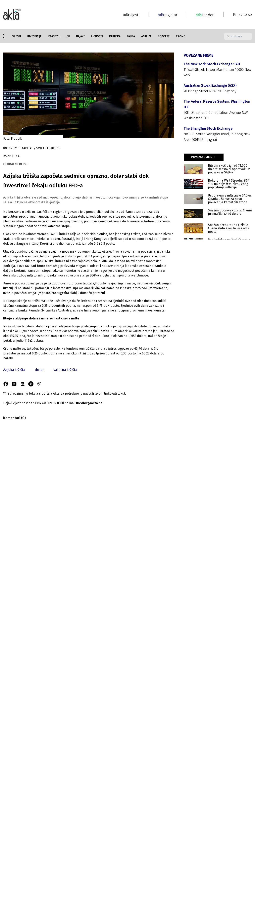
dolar (39, 370)
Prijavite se (242, 14)
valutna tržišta (65, 370)
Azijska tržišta (14, 370)
